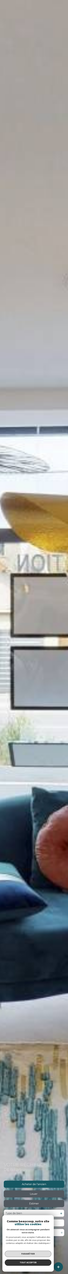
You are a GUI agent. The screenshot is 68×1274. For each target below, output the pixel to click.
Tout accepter (28, 1262)
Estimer (34, 1203)
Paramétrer (28, 1253)
